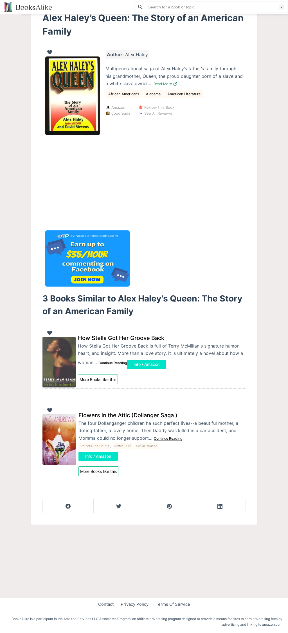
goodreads (120, 113)
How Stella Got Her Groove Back (121, 338)
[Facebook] (68, 506)
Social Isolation (146, 446)
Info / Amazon (146, 364)
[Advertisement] (144, 174)
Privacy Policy (134, 604)
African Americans (124, 94)
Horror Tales (122, 446)
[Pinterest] (169, 506)
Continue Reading (112, 363)
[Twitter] (118, 506)
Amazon (117, 107)
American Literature (184, 94)
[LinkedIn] (220, 506)
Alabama (154, 94)
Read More (163, 84)
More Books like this (98, 379)
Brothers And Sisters (94, 446)
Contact (106, 604)
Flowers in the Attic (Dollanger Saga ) (127, 415)
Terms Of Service (173, 604)
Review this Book (158, 107)
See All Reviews (157, 113)
